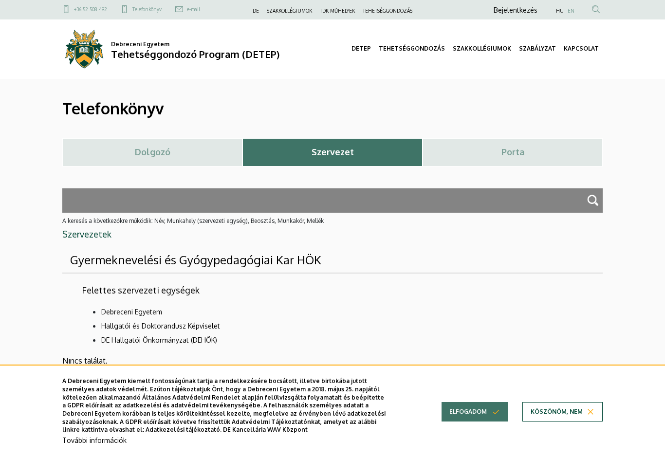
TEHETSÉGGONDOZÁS (387, 11)
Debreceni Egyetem (131, 312)
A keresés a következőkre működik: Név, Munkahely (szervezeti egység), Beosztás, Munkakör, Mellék (193, 220)
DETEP (361, 48)
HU (560, 11)
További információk (94, 441)
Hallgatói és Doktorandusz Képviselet (160, 326)
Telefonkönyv (147, 9)
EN (571, 11)
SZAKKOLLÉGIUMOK (289, 11)
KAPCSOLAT (581, 48)
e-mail (193, 9)
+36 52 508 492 (90, 9)
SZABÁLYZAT (537, 48)
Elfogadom (468, 411)
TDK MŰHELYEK (337, 11)
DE (256, 11)
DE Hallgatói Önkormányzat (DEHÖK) (159, 340)
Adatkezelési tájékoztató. (184, 430)
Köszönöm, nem (557, 411)
